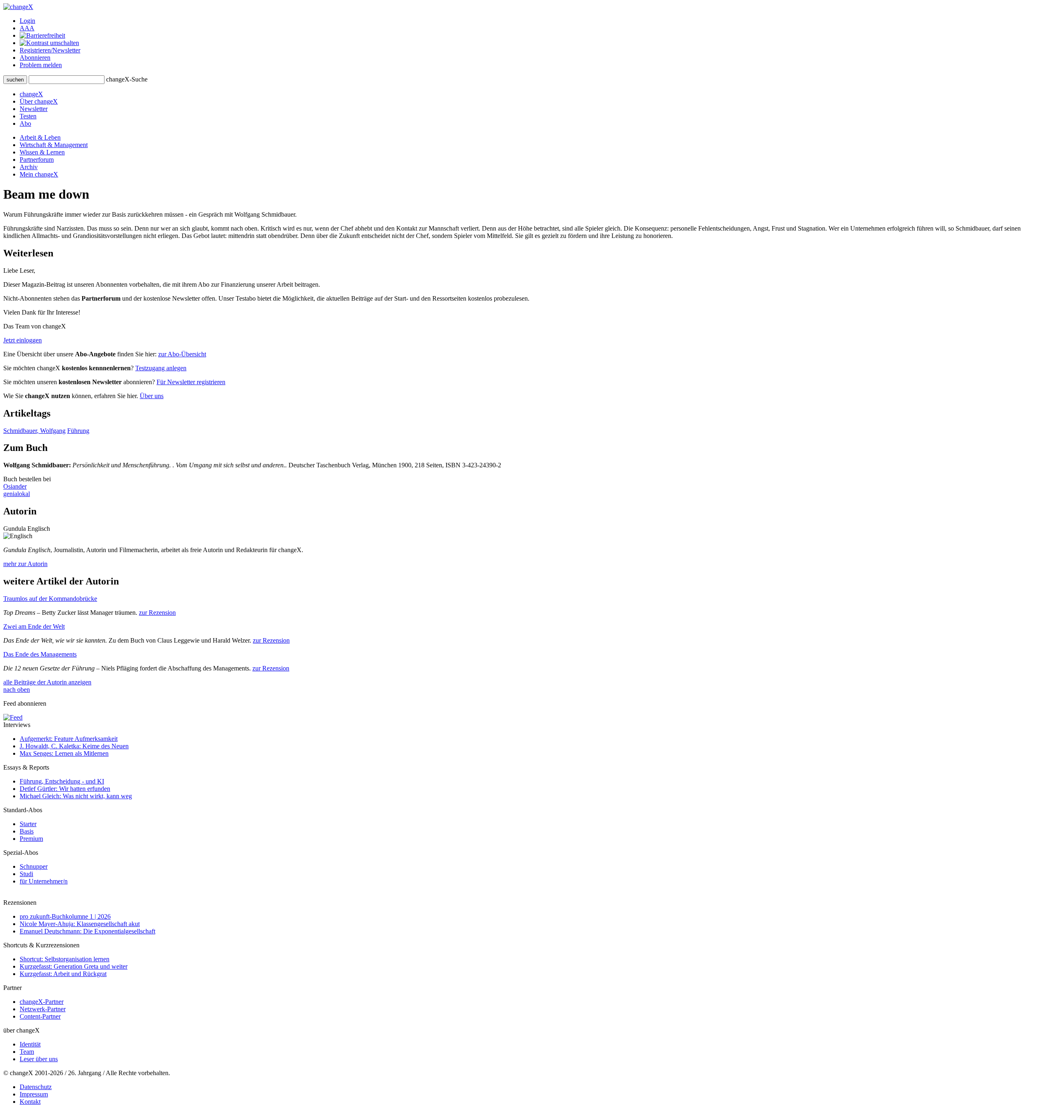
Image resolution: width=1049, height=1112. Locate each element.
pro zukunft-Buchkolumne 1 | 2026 (65, 916)
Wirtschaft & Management (54, 144)
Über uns (151, 395)
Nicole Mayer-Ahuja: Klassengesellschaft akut (80, 923)
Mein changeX (39, 174)
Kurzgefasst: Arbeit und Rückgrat (63, 973)
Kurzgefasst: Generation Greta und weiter (73, 966)
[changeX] (18, 6)
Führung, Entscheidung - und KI (62, 781)
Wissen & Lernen (42, 152)
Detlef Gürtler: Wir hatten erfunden (65, 788)
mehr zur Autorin (25, 563)
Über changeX (39, 101)
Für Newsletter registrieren (191, 381)
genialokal (16, 493)
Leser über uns (39, 1058)
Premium (31, 838)
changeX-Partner (42, 1001)
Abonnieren (35, 57)
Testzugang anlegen (160, 368)
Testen (28, 116)
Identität (30, 1044)
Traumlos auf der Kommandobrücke (50, 598)
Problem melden (41, 64)
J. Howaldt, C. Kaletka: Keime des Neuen (74, 746)
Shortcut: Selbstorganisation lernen (64, 959)
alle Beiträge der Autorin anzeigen (47, 682)
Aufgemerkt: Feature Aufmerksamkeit (69, 738)
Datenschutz (36, 1086)
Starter (28, 823)
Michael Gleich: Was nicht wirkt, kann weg (76, 796)
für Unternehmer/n (44, 881)
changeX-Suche (127, 79)
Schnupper (34, 866)
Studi (26, 873)
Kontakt (30, 1101)
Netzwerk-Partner (43, 1009)
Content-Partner (40, 1016)
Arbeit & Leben (40, 137)
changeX (31, 94)
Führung (78, 430)
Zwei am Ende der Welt (34, 626)
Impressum (34, 1094)
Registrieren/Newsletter (50, 50)
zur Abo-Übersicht (182, 354)
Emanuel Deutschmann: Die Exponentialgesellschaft (87, 931)
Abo (25, 123)
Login (27, 20)
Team (27, 1051)
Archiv (29, 166)
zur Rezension (157, 612)
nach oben (16, 689)
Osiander (15, 486)
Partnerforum (37, 159)
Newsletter (34, 108)
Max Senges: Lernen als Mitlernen (64, 753)
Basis (27, 831)
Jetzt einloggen (22, 340)
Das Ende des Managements (40, 654)
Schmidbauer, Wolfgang (34, 430)
